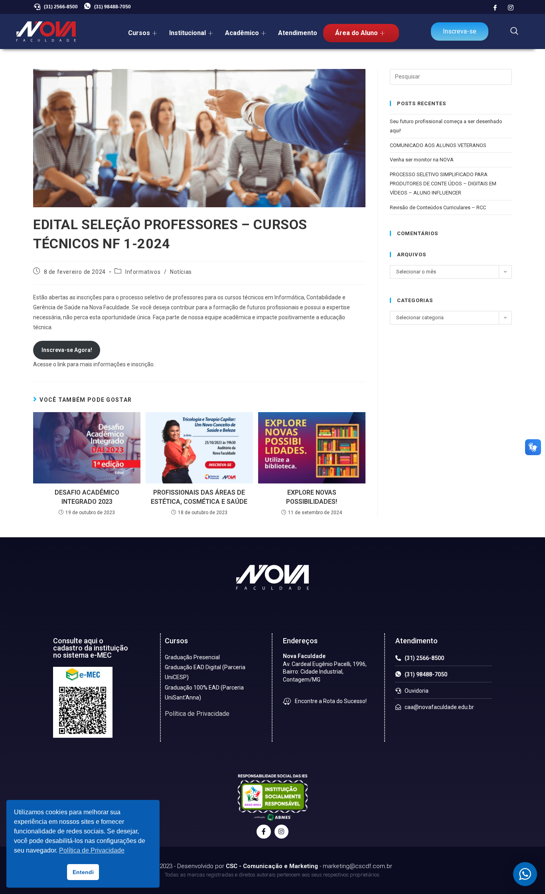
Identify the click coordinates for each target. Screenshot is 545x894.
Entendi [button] (83, 872)
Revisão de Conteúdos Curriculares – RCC (438, 207)
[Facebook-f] (264, 832)
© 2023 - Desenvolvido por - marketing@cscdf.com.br (272, 866)
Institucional (187, 33)
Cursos (139, 33)
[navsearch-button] (514, 31)
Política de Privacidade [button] (91, 850)
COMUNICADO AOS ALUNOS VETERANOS (438, 145)
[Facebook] (495, 8)
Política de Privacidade (197, 713)
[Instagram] (511, 8)
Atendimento (297, 33)
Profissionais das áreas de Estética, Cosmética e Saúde (199, 497)
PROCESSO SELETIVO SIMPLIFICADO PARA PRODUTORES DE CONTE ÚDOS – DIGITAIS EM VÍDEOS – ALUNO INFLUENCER (443, 183)
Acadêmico (242, 33)
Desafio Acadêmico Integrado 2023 (87, 497)
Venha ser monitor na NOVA (422, 160)
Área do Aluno (356, 33)
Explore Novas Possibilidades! (311, 497)
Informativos (142, 272)
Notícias (181, 272)
